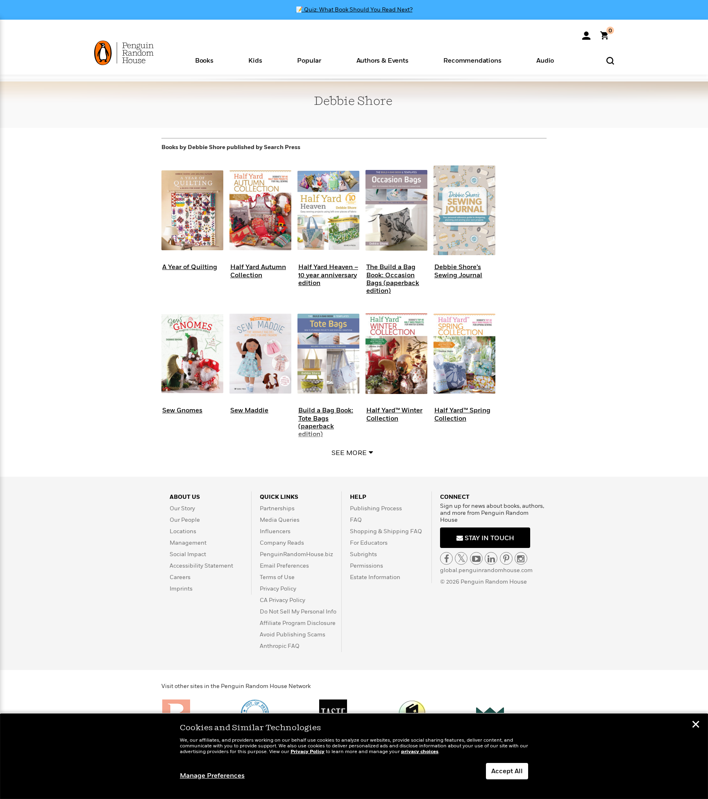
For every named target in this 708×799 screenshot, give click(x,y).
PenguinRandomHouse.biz (296, 554)
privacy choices (419, 751)
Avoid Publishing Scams (292, 634)
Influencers (275, 531)
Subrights (363, 554)
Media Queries (280, 520)
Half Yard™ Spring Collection (462, 414)
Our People (185, 520)
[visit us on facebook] (446, 558)
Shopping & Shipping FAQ (386, 531)
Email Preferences (284, 566)
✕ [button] (696, 725)
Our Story (182, 508)
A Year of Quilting (189, 267)
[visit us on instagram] (521, 558)
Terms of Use (277, 577)
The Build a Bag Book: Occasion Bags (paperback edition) (392, 279)
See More (349, 452)
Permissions (366, 566)
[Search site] (610, 60)
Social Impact (188, 554)
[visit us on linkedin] (491, 558)
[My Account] (586, 32)
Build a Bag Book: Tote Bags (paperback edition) (325, 422)
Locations (183, 531)
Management (188, 543)
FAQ (356, 520)
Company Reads (282, 543)
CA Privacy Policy (282, 600)
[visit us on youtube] (476, 558)
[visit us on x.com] (461, 558)
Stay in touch (488, 538)
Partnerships (277, 508)
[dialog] (354, 756)
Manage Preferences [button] (212, 775)
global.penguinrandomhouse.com (486, 570)
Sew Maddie (249, 410)
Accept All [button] (507, 771)
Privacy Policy (278, 589)
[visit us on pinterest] (506, 558)
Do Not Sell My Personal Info (298, 612)
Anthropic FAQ (280, 646)
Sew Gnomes (182, 410)
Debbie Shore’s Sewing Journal (458, 271)
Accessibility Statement (201, 566)
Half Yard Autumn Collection (258, 271)
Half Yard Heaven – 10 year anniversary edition (328, 275)
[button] (204, 60)
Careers (180, 577)
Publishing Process (376, 508)
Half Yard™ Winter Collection (394, 414)
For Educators (369, 543)
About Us (185, 497)
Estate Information (375, 577)
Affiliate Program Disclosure (298, 623)
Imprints (181, 589)
